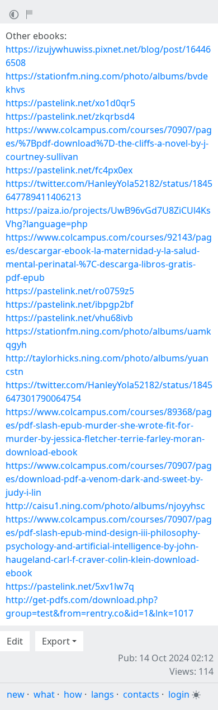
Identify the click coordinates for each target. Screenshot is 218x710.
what (44, 694)
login (178, 694)
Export (56, 641)
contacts (141, 694)
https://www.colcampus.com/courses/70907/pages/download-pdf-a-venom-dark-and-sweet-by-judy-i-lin (109, 479)
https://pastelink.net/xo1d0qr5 (70, 103)
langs (102, 694)
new (16, 694)
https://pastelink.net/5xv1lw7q (70, 586)
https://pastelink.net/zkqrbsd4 (70, 116)
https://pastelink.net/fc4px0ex (69, 170)
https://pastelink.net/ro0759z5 (70, 291)
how (73, 694)
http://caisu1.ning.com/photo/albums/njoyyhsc (105, 506)
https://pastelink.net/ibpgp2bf (70, 304)
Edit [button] (15, 641)
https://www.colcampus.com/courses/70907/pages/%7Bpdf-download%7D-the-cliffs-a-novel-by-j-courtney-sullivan (109, 143)
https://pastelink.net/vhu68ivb (69, 318)
